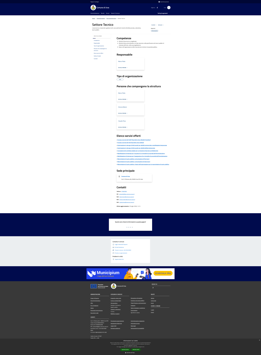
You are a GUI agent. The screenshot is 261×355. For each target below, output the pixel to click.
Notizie (152, 298)
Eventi (152, 312)
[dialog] (130, 347)
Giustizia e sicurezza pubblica (137, 300)
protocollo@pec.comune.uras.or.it (127, 194)
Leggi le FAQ (113, 326)
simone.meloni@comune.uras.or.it (127, 199)
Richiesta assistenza (115, 328)
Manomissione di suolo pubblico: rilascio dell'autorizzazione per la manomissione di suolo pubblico (143, 164)
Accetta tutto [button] (125, 349)
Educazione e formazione (136, 298)
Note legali (133, 326)
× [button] (259, 340)
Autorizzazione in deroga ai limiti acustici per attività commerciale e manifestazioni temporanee (142, 145)
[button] (130, 352)
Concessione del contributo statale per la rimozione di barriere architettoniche (137, 151)
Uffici (92, 303)
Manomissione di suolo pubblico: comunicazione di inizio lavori (133, 162)
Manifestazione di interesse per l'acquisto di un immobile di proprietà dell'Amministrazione (141, 153)
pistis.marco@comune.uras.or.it (126, 197)
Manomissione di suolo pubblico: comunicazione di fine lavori (133, 159)
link (143, 346)
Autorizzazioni (134, 310)
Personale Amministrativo (97, 310)
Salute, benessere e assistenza (138, 308)
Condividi (153, 25)
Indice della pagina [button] (98, 36)
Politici (92, 308)
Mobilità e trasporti (115, 314)
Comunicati (153, 301)
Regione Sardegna (95, 2)
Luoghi (152, 310)
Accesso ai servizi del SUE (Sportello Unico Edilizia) (130, 142)
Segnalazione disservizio (116, 323)
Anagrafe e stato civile (116, 298)
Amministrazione (101, 18)
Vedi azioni (160, 25)
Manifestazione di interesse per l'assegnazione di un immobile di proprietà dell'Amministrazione (142, 156)
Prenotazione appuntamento (117, 321)
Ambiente (133, 305)
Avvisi (152, 303)
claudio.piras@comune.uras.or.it (126, 202)
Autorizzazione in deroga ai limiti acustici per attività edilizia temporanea (136, 148)
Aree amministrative (111, 18)
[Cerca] (168, 7)
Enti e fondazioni (94, 305)
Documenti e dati (94, 313)
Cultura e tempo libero (116, 301)
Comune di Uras (125, 176)
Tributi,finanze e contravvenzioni (138, 303)
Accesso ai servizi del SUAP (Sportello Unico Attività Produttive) (134, 140)
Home (93, 18)
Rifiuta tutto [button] (136, 349)
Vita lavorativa (114, 303)
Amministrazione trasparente (137, 321)
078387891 (124, 191)
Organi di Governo (95, 298)
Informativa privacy (135, 323)
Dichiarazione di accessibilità (137, 328)
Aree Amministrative (95, 301)
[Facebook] (156, 7)
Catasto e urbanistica (115, 309)
